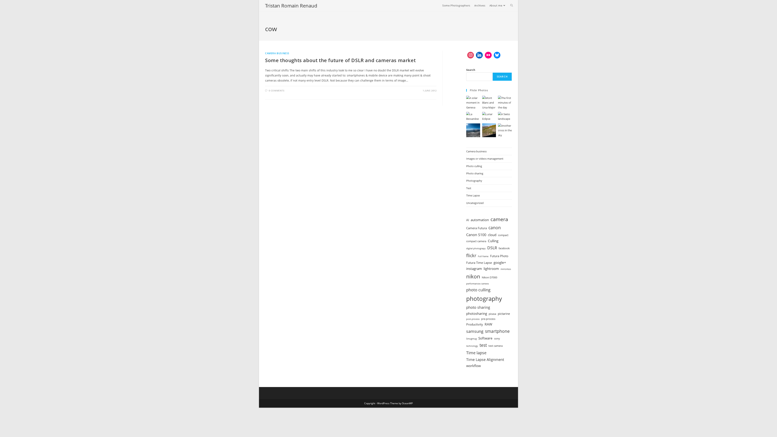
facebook (504, 248)
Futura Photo (499, 256)
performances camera (477, 283)
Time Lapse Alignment (485, 359)
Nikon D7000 (489, 277)
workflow (473, 365)
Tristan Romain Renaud (291, 5)
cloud (492, 234)
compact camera (476, 241)
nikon (473, 276)
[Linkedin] (479, 55)
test (483, 345)
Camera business (277, 53)
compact (503, 235)
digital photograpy (476, 248)
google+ (500, 262)
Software (485, 338)
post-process (473, 319)
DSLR (492, 247)
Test (468, 188)
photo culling (478, 290)
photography (484, 299)
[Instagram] (470, 55)
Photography (474, 180)
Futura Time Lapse (479, 263)
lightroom (491, 268)
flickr (471, 255)
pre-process (488, 319)
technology (472, 346)
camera (499, 219)
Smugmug (471, 338)
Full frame (483, 256)
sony (497, 338)
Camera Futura (476, 228)
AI (467, 220)
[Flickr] (488, 55)
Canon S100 (476, 234)
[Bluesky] (497, 55)
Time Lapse (473, 195)
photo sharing (478, 307)
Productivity (474, 324)
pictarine (504, 314)
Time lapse (476, 352)
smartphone (497, 331)
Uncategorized (475, 203)
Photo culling (474, 166)
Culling (493, 241)
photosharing (476, 313)
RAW (488, 324)
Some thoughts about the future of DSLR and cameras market (340, 60)
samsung (474, 331)
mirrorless (506, 269)
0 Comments (276, 90)
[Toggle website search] (511, 5)
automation (480, 219)
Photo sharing (474, 173)
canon (494, 227)
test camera (495, 346)
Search (470, 70)
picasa (492, 314)
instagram (474, 268)
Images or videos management (484, 158)
